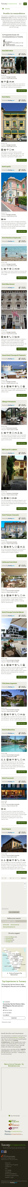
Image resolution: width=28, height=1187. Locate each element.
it (21, 3)
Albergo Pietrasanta (9, 402)
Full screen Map (14, 912)
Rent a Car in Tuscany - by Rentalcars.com (14, 1065)
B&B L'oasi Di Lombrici (9, 449)
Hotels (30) (6, 924)
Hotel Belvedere (7, 51)
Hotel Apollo (6, 166)
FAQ (6, 1168)
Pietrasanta (8, 940)
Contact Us (8, 1166)
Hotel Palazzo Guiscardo (10, 515)
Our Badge (8, 1170)
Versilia (7, 9)
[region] (14, 896)
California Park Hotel (9, 562)
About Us (7, 1163)
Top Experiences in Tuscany (14, 981)
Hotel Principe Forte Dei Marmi (13, 612)
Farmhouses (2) (15, 924)
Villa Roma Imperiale (9, 683)
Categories (8, 1172)
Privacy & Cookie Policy (11, 1175)
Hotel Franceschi (8, 778)
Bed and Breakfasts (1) (9, 927)
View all (23, 878)
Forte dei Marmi (10, 937)
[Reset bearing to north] (25, 888)
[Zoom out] (25, 886)
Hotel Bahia (6, 97)
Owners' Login (9, 1177)
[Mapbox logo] (5, 909)
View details (21, 91)
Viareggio (8, 941)
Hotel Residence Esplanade (11, 238)
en (20, 3)
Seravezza (8, 938)
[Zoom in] (25, 884)
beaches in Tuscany (18, 1037)
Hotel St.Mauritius (8, 730)
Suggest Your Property (11, 1165)
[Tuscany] (3, 9)
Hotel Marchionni (8, 284)
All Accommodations (11, 1174)
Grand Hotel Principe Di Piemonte (14, 355)
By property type (8, 921)
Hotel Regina (6, 829)
